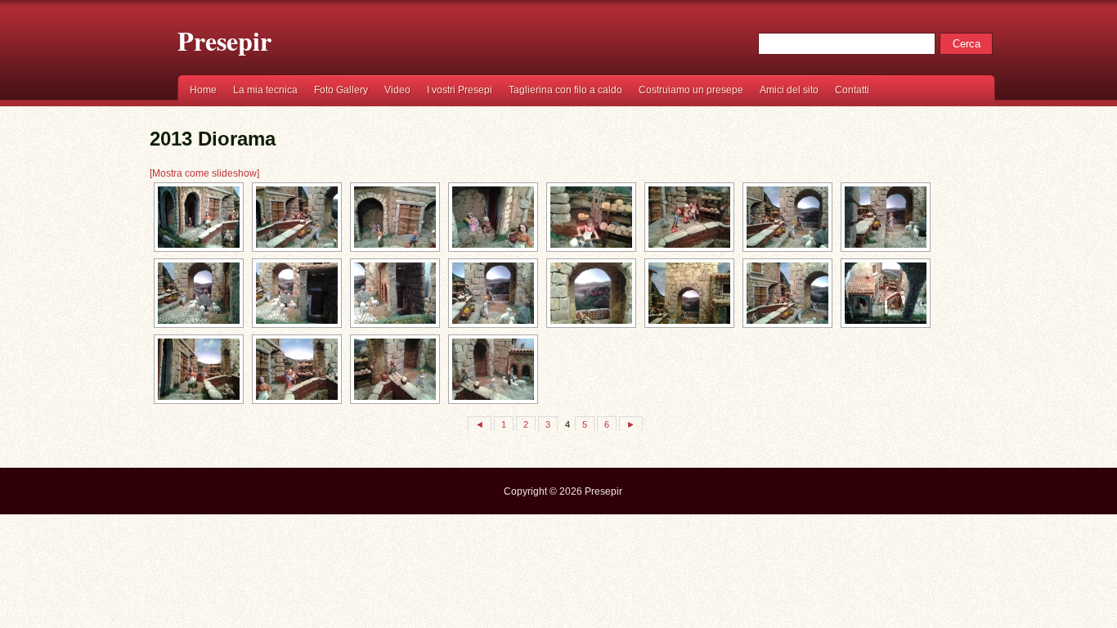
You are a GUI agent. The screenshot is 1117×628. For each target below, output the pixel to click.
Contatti (852, 90)
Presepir (224, 41)
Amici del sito (789, 90)
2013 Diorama (213, 139)
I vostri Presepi (459, 90)
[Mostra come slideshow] (204, 173)
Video (397, 90)
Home (203, 90)
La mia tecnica (265, 90)
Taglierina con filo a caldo (565, 90)
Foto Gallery (341, 90)
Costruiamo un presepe (691, 90)
